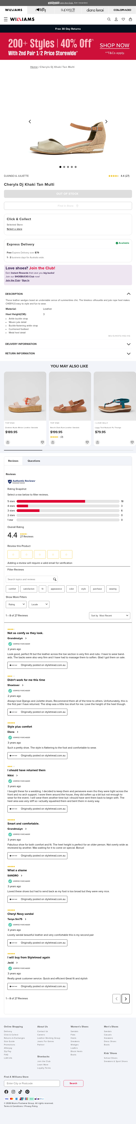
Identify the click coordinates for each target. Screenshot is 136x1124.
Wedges (75, 1045)
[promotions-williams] (68, 59)
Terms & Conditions (13, 1106)
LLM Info (8, 1058)
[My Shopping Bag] (130, 19)
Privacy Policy (31, 1106)
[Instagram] (13, 1093)
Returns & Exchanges (14, 1038)
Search (73, 1083)
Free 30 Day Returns (68, 28)
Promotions (9, 1045)
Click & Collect (11, 1035)
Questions (34, 461)
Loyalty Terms (44, 1068)
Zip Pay (7, 1052)
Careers (41, 1035)
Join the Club (44, 1061)
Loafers (74, 1048)
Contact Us (42, 1032)
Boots (73, 1055)
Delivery (8, 1032)
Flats (73, 1035)
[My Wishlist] (123, 19)
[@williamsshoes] (20, 1093)
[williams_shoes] (27, 1093)
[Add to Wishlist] (42, 442)
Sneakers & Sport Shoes (116, 1061)
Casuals (108, 1035)
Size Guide (9, 1042)
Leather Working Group (48, 1038)
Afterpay (8, 1048)
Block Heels (77, 1052)
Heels (73, 1038)
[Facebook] (6, 1093)
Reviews (13, 461)
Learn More (42, 1065)
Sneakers (75, 1042)
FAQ (6, 1055)
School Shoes (110, 1058)
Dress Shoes (110, 1042)
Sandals (74, 1032)
